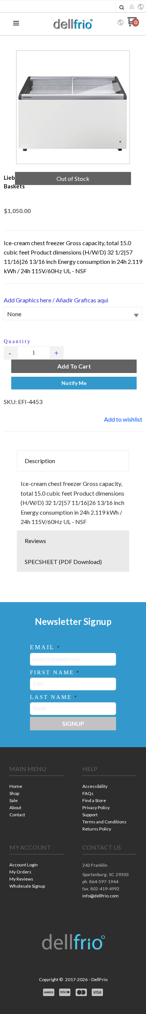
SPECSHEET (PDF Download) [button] (63, 561)
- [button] (10, 353)
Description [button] (40, 460)
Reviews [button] (35, 540)
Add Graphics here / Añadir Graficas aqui (56, 299)
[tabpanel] (73, 500)
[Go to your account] (132, 7)
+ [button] (57, 353)
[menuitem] (36, 786)
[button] (122, 7)
